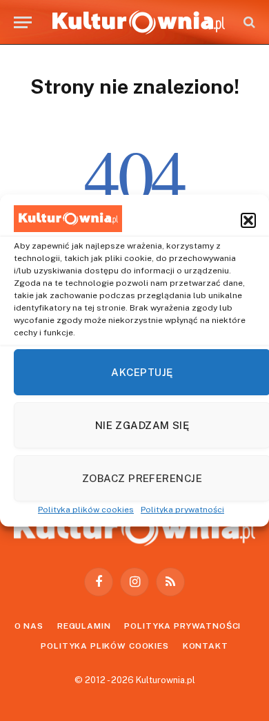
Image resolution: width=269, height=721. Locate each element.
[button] (248, 220)
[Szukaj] (248, 22)
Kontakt (205, 646)
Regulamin (84, 626)
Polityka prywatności (182, 509)
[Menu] (23, 22)
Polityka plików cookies (86, 509)
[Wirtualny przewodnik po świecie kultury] (138, 22)
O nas (28, 626)
